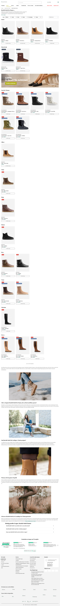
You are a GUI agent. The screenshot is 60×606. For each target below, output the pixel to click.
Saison (37, 17)
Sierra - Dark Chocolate (20, 356)
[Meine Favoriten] (53, 2)
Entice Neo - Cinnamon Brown (35, 40)
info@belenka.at (49, 565)
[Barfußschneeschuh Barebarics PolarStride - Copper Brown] (22, 57)
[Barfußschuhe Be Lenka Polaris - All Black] (8, 235)
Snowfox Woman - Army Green (6, 135)
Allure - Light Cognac (4, 163)
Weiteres (7, 17)
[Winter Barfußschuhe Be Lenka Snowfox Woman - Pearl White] (52, 101)
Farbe (18, 17)
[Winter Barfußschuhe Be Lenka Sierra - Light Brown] (8, 345)
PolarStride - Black (4, 68)
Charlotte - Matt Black (5, 328)
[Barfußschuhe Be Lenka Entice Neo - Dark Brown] (22, 30)
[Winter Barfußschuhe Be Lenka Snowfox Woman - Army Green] (8, 125)
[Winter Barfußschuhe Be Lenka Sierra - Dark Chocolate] (22, 345)
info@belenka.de (50, 564)
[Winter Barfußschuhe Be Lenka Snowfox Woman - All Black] (22, 125)
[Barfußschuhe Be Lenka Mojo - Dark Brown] (8, 208)
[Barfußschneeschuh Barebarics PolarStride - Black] (8, 57)
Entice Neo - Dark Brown (20, 40)
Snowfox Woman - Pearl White (50, 111)
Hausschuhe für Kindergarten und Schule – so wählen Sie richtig (37, 572)
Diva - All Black (18, 273)
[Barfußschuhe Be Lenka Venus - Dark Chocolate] (8, 290)
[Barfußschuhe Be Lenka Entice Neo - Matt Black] (52, 30)
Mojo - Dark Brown (4, 218)
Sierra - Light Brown (4, 356)
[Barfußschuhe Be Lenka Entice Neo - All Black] (8, 30)
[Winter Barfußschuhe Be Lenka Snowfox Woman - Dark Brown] (22, 101)
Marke (24, 17)
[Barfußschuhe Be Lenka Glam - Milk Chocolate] (8, 180)
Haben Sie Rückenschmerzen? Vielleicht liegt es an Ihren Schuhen (37, 581)
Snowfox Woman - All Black (20, 135)
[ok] (40, 2)
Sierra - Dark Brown (34, 356)
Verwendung (30, 17)
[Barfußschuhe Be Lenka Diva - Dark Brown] (8, 263)
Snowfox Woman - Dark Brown (21, 111)
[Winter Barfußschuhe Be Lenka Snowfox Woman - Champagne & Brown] (8, 101)
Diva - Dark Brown (4, 273)
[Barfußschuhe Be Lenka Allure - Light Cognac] (8, 152)
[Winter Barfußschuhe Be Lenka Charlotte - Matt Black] (8, 318)
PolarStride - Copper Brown (20, 68)
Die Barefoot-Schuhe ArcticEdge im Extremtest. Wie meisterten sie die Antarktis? (36, 575)
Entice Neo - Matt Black (49, 40)
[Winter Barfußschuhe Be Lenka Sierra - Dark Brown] (37, 345)
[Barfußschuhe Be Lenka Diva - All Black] (22, 263)
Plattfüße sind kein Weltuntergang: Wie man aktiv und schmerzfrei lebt (37, 584)
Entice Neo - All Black (4, 40)
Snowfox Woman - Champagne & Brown (7, 111)
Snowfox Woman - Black (34, 111)
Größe (13, 17)
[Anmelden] (55, 2)
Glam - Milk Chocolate (5, 190)
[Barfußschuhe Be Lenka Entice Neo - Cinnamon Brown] (37, 30)
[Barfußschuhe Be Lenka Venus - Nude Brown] (22, 290)
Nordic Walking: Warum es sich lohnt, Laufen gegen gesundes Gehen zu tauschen (37, 579)
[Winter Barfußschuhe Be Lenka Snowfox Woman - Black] (37, 101)
